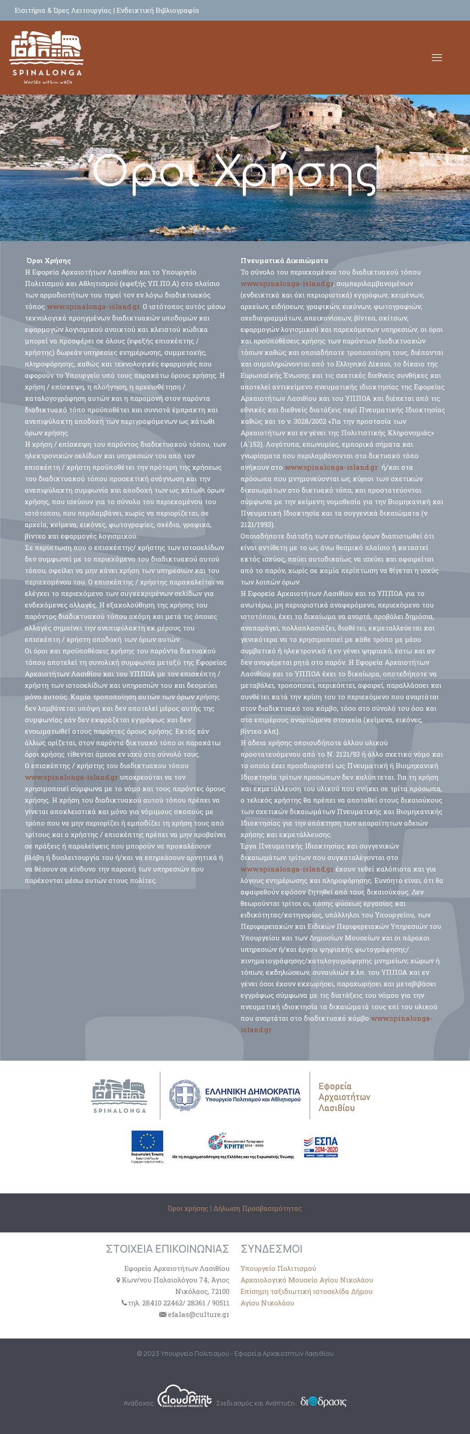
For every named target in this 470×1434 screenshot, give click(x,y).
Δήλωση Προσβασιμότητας (257, 1208)
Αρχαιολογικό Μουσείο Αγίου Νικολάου (307, 1279)
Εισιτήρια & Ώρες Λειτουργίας (64, 10)
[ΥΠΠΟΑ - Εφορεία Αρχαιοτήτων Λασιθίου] (46, 57)
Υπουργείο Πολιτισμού (278, 1268)
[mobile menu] (437, 57)
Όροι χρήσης (189, 1208)
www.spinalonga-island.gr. (94, 306)
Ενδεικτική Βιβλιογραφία (158, 10)
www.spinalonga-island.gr (71, 777)
